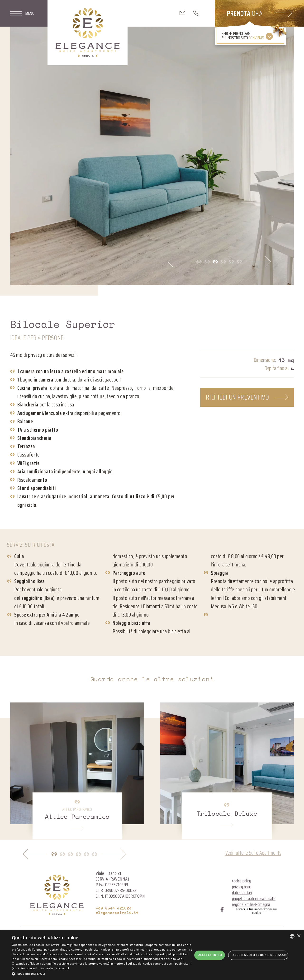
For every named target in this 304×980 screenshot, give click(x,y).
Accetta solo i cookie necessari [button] (260, 955)
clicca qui (62, 968)
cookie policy (241, 880)
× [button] (298, 936)
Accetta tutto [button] (210, 955)
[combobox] (292, 936)
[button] (102, 973)
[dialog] (152, 955)
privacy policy (242, 886)
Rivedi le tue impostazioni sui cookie (256, 910)
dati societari (242, 892)
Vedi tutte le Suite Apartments (253, 853)
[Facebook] (222, 910)
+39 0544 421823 (113, 908)
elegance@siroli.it (117, 912)
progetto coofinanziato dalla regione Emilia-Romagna (254, 901)
